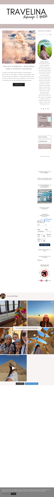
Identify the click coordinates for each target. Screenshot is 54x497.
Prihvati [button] (13, 493)
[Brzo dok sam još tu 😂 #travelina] (13, 368)
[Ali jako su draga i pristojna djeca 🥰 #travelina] (13, 341)
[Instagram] (43, 109)
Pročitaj (18, 84)
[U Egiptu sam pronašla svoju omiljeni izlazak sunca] (40, 314)
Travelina (27, 14)
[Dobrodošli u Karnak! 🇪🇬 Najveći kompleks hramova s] (40, 341)
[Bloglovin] (48, 109)
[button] (27, 2)
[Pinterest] (46, 109)
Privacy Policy (6, 493)
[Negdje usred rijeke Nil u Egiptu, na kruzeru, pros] (13, 314)
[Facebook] (41, 109)
